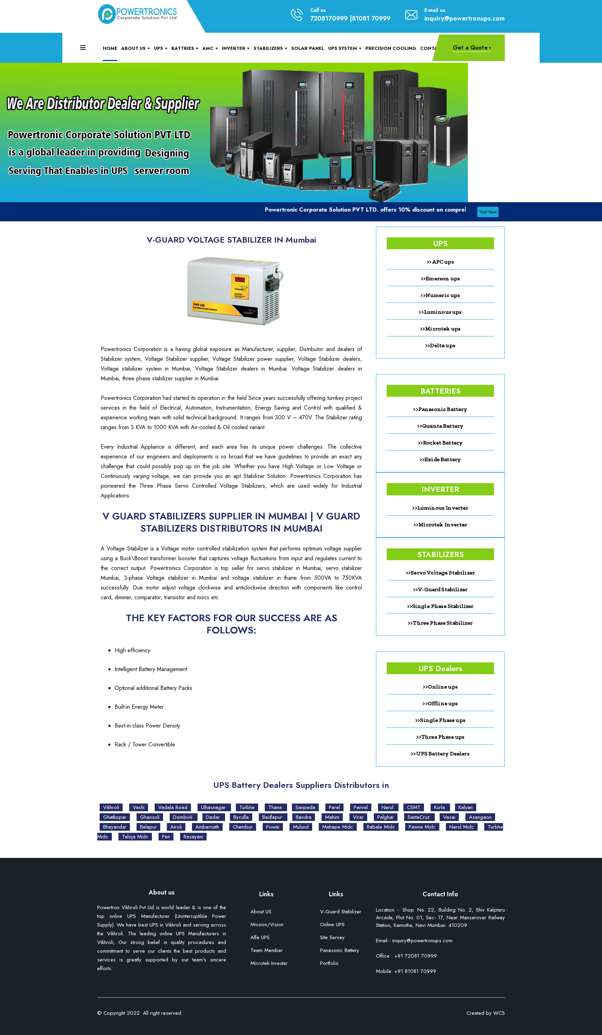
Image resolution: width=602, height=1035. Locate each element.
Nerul (388, 807)
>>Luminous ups (440, 312)
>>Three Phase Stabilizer (440, 622)
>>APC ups (440, 261)
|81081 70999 (370, 18)
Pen (166, 836)
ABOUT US (133, 48)
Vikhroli (111, 807)
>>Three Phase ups (440, 736)
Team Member (266, 951)
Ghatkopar (114, 817)
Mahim (332, 817)
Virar (358, 817)
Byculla (241, 817)
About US (260, 912)
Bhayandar (114, 827)
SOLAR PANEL (307, 48)
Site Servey (332, 938)
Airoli (176, 827)
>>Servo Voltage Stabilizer (440, 572)
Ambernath (207, 827)
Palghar (385, 817)
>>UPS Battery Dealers (440, 753)
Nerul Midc (461, 827)
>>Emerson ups (440, 278)
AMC (208, 48)
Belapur (148, 827)
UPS (158, 48)
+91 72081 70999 (415, 956)
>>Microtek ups (440, 328)
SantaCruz (419, 817)
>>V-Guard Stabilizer (440, 589)
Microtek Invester (269, 964)
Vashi (139, 807)
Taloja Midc (135, 836)
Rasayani (193, 836)
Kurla (440, 807)
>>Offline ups (440, 703)
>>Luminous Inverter (440, 507)
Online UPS (332, 925)
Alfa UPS (260, 938)
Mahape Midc (337, 827)
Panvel (361, 807)
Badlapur (273, 817)
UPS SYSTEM (342, 48)
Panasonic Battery (339, 951)
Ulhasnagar (214, 807)
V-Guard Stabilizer (340, 912)
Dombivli (183, 817)
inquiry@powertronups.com (464, 18)
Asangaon (480, 817)
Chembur (243, 827)
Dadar (214, 817)
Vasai (449, 817)
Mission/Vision (267, 925)
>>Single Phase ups (440, 720)
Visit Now (487, 212)
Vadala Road (172, 807)
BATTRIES (182, 48)
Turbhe (247, 807)
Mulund (301, 827)
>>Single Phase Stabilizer (440, 606)
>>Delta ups (440, 345)
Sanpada (305, 807)
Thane (276, 807)
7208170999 (329, 18)
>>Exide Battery (440, 459)
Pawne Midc (422, 827)
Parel (334, 807)
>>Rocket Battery (440, 442)
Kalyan (465, 807)
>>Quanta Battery (440, 426)
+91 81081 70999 (414, 971)
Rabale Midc (381, 827)
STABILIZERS (268, 48)
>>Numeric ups (440, 295)
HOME (110, 48)
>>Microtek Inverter (440, 524)
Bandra (303, 817)
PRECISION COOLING (390, 48)
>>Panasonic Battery (440, 409)
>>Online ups (440, 686)
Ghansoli (150, 817)
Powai (272, 827)
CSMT (413, 807)
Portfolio (329, 964)
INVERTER (233, 48)
